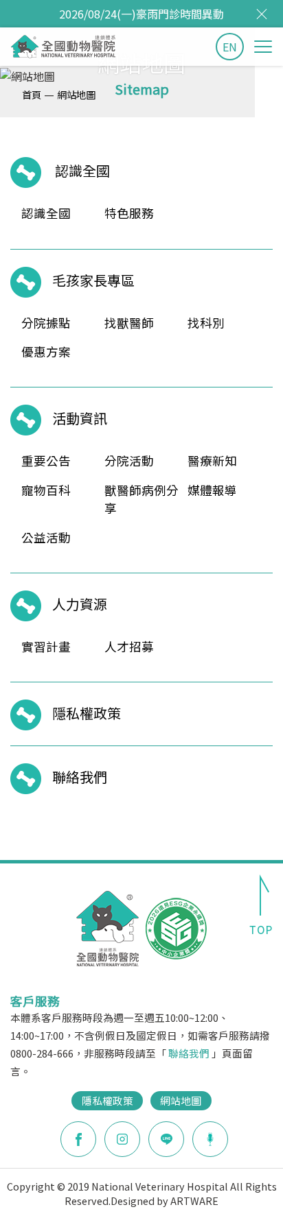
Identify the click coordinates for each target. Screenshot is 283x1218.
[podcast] (210, 1138)
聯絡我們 (79, 777)
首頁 (31, 94)
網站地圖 (76, 94)
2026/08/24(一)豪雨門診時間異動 (141, 13)
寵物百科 (46, 490)
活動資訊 (79, 418)
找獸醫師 (129, 322)
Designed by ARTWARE (164, 1200)
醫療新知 (212, 460)
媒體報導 (212, 490)
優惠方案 (46, 351)
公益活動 (46, 537)
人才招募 (129, 646)
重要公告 (46, 460)
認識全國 (82, 170)
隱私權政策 (86, 713)
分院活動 (129, 460)
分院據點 (46, 322)
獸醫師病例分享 (141, 498)
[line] (166, 1139)
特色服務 (129, 213)
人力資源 (79, 604)
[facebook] (78, 1139)
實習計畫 (46, 646)
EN (230, 46)
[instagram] (122, 1139)
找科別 (206, 322)
